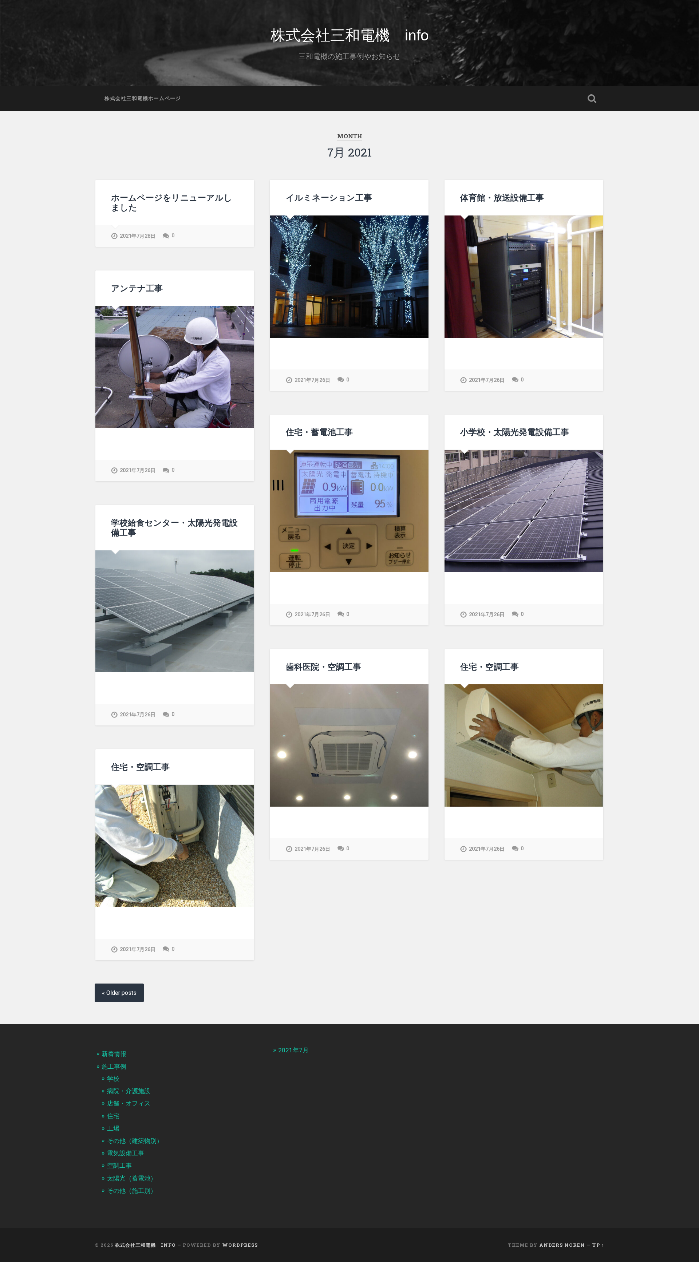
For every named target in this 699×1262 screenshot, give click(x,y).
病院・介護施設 (128, 1091)
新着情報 (114, 1053)
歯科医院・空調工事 (323, 666)
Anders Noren (562, 1245)
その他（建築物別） (135, 1140)
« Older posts (119, 992)
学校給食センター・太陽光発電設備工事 (174, 527)
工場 (113, 1128)
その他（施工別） (132, 1190)
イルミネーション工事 (329, 197)
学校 (113, 1078)
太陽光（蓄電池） (132, 1178)
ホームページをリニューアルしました (171, 202)
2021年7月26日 (312, 380)
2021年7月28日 (137, 236)
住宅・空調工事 (489, 666)
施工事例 (114, 1066)
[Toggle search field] (592, 98)
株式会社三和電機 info (349, 35)
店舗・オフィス (128, 1103)
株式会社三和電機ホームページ (142, 98)
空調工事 (119, 1165)
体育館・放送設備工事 (502, 197)
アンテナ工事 (137, 287)
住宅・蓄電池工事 (319, 431)
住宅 (113, 1116)
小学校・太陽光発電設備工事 (514, 431)
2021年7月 (293, 1050)
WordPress (240, 1245)
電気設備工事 (125, 1153)
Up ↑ (598, 1245)
